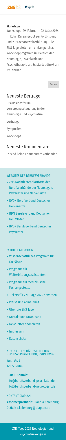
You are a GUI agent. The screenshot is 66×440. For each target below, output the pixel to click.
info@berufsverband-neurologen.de (31, 386)
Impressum (16, 331)
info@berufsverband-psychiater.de (31, 381)
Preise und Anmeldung (24, 302)
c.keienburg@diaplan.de (33, 408)
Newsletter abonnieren (24, 324)
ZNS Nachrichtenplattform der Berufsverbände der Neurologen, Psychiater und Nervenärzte (31, 187)
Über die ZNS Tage (21, 310)
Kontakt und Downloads (25, 317)
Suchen (53, 84)
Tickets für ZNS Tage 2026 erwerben (33, 295)
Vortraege (13, 122)
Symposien (14, 129)
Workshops (13, 26)
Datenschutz (17, 339)
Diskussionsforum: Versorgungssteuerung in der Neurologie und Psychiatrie (26, 108)
